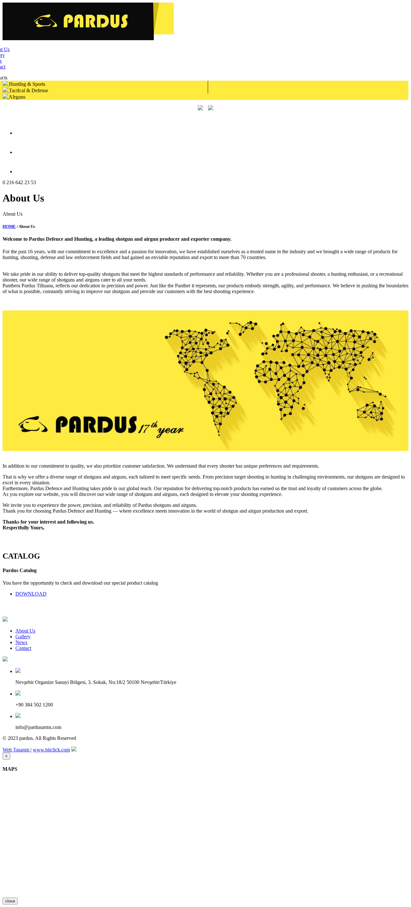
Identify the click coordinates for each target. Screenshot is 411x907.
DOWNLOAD (31, 594)
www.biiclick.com (51, 749)
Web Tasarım (17, 749)
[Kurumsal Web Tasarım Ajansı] (73, 749)
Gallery (23, 636)
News (21, 642)
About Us (25, 630)
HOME (9, 226)
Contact (23, 648)
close (10, 901)
